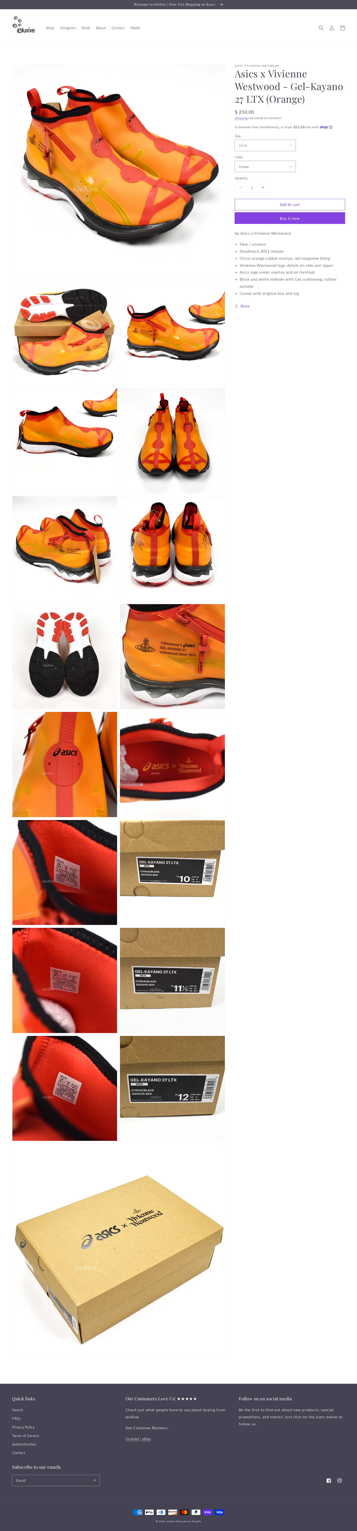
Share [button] (245, 306)
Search (17, 1410)
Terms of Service (25, 1436)
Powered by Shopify (189, 1521)
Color (239, 157)
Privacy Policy (23, 1427)
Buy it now (290, 218)
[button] (321, 28)
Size (238, 136)
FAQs (16, 1418)
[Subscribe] (94, 1480)
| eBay (145, 1438)
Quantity (241, 178)
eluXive (171, 1521)
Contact (18, 1453)
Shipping (241, 118)
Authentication (24, 1444)
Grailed (132, 1438)
